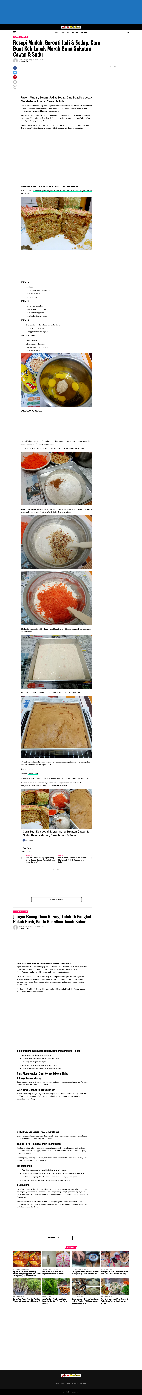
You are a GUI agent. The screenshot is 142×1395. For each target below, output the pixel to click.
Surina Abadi (33, 774)
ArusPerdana (25, 61)
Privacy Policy (65, 32)
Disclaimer (83, 32)
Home (56, 32)
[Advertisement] (71, 12)
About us (75, 32)
